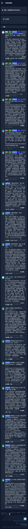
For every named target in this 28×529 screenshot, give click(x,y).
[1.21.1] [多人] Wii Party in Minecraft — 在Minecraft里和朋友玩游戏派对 (15, 132)
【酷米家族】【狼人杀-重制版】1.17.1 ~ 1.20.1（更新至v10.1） (15, 245)
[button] (26, 526)
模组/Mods (18, 304)
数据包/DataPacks (20, 337)
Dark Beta (4, 512)
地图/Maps (9, 59)
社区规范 (24, 512)
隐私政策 (3, 514)
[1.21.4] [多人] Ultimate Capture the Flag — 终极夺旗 (15, 101)
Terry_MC (7, 302)
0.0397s (18, 526)
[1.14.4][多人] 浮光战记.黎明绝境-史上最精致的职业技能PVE (15, 65)
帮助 (7, 514)
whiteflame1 (7, 56)
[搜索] (26, 3)
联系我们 (19, 512)
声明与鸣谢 (24, 524)
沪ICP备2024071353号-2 (22, 523)
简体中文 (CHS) (12, 512)
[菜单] (2, 3)
